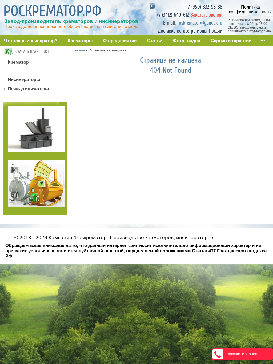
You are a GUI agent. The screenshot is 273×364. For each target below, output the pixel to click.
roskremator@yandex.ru (199, 23)
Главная (78, 50)
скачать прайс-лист (32, 52)
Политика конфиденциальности (40, 261)
